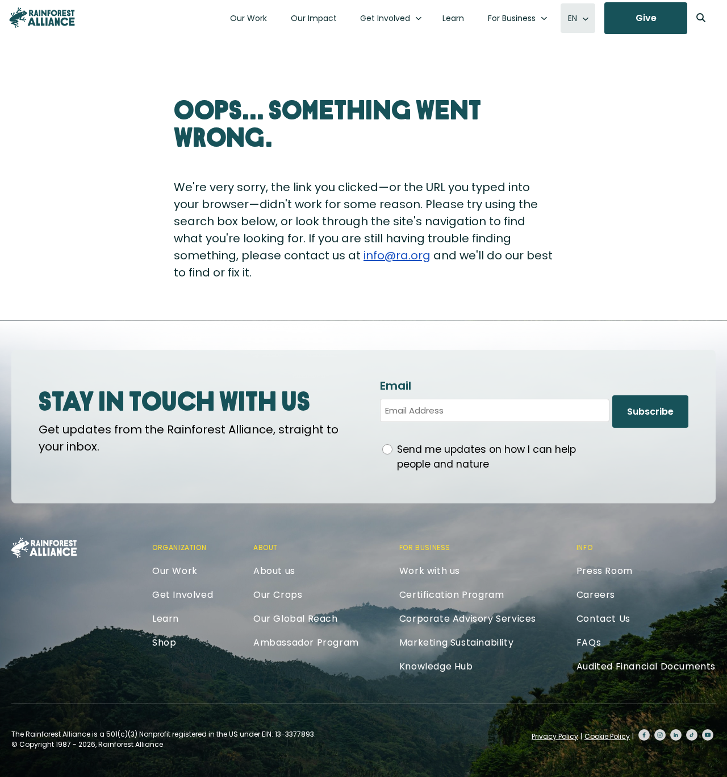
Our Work (248, 18)
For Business (512, 18)
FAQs (588, 642)
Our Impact (314, 18)
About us (274, 570)
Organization (179, 547)
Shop (164, 642)
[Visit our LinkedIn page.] (676, 735)
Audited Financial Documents (646, 666)
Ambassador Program (306, 642)
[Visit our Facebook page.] (644, 735)
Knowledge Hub (436, 666)
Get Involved (385, 18)
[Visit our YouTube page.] (707, 735)
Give (646, 17)
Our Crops (277, 594)
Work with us (429, 570)
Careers (595, 594)
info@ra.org (397, 255)
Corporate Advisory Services (467, 618)
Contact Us (603, 618)
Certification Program (451, 594)
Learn (453, 18)
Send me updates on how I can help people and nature (486, 457)
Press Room (604, 570)
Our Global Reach (295, 618)
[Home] (42, 17)
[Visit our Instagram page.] (660, 735)
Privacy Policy (555, 736)
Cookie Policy (607, 736)
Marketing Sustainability (456, 642)
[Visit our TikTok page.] (691, 735)
